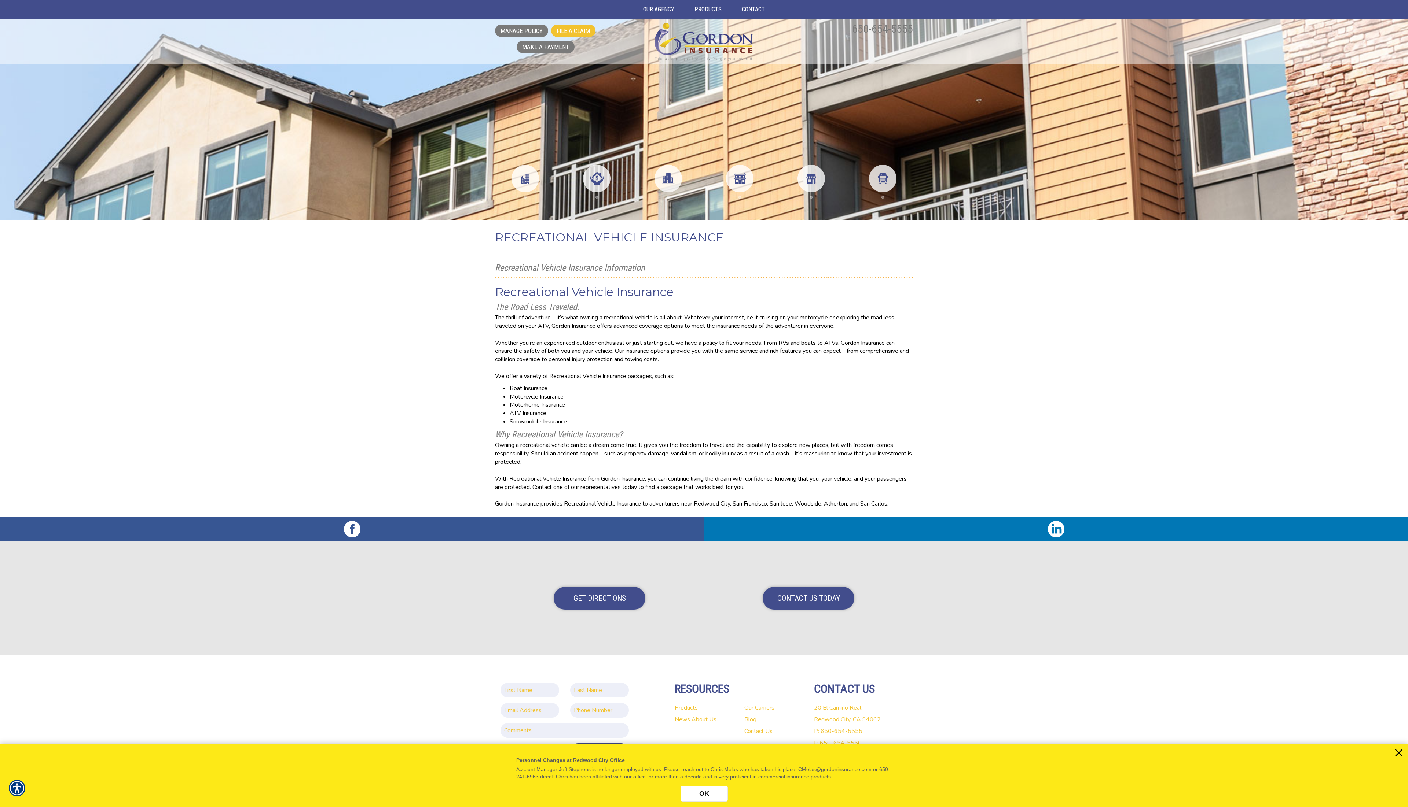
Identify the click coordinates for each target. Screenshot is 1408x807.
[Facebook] (352, 529)
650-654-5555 (882, 28)
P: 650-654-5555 (838, 731)
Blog (750, 719)
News (682, 719)
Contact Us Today (808, 598)
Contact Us (758, 731)
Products (686, 708)
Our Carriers (759, 708)
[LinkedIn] (1056, 529)
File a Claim (573, 30)
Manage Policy (521, 30)
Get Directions (599, 598)
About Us (704, 719)
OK (704, 793)
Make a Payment (545, 47)
